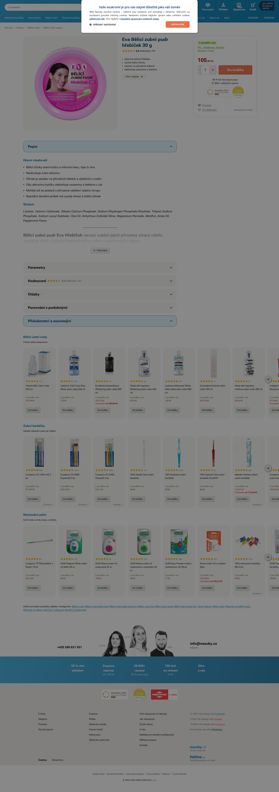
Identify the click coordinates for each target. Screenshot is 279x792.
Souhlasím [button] (177, 24)
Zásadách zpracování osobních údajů (139, 18)
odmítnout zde (97, 18)
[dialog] (139, 16)
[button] (102, 24)
